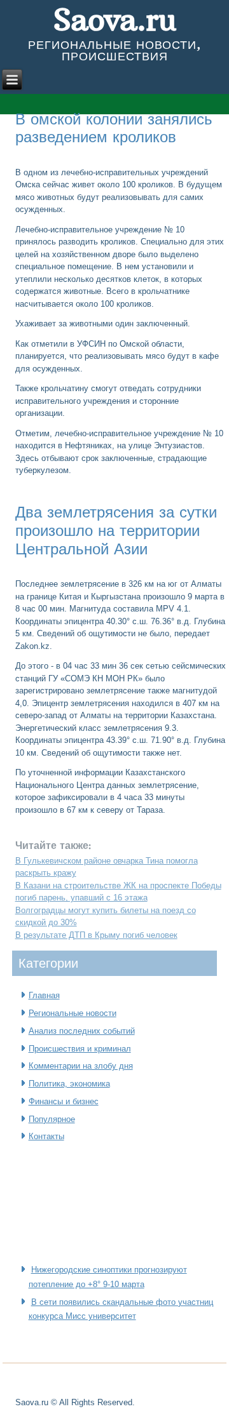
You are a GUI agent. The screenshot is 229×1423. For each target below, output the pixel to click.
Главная (44, 995)
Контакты (46, 1136)
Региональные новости (72, 1013)
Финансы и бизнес (64, 1101)
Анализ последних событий (82, 1031)
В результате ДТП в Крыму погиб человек (96, 935)
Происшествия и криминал (80, 1048)
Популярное (52, 1119)
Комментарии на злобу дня (81, 1066)
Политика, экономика (69, 1083)
